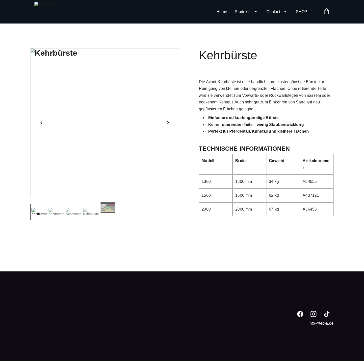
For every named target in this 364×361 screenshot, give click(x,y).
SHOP (301, 12)
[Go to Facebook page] (300, 314)
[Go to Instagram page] (313, 314)
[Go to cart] (326, 12)
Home (221, 12)
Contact (273, 12)
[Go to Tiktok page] (327, 314)
